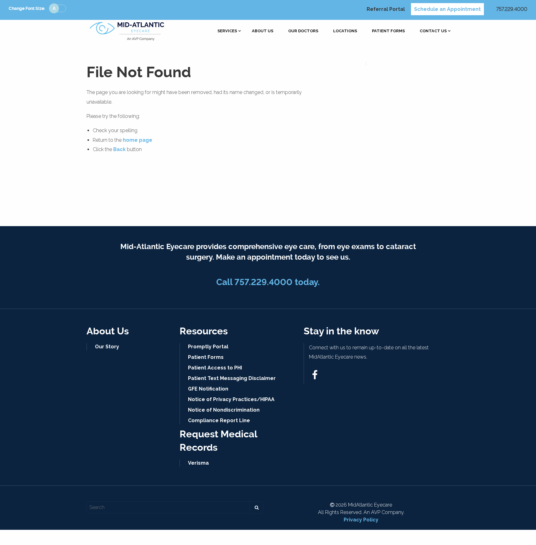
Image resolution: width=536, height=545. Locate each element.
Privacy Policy (361, 520)
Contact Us (433, 31)
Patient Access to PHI (215, 368)
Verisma (198, 463)
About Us (262, 31)
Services (227, 31)
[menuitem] (227, 31)
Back (119, 149)
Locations (345, 31)
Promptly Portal (208, 347)
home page (137, 140)
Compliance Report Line (219, 420)
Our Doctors (303, 31)
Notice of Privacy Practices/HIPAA (231, 399)
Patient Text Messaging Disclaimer (232, 378)
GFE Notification (208, 389)
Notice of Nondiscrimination (224, 410)
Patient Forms (388, 31)
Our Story (107, 347)
